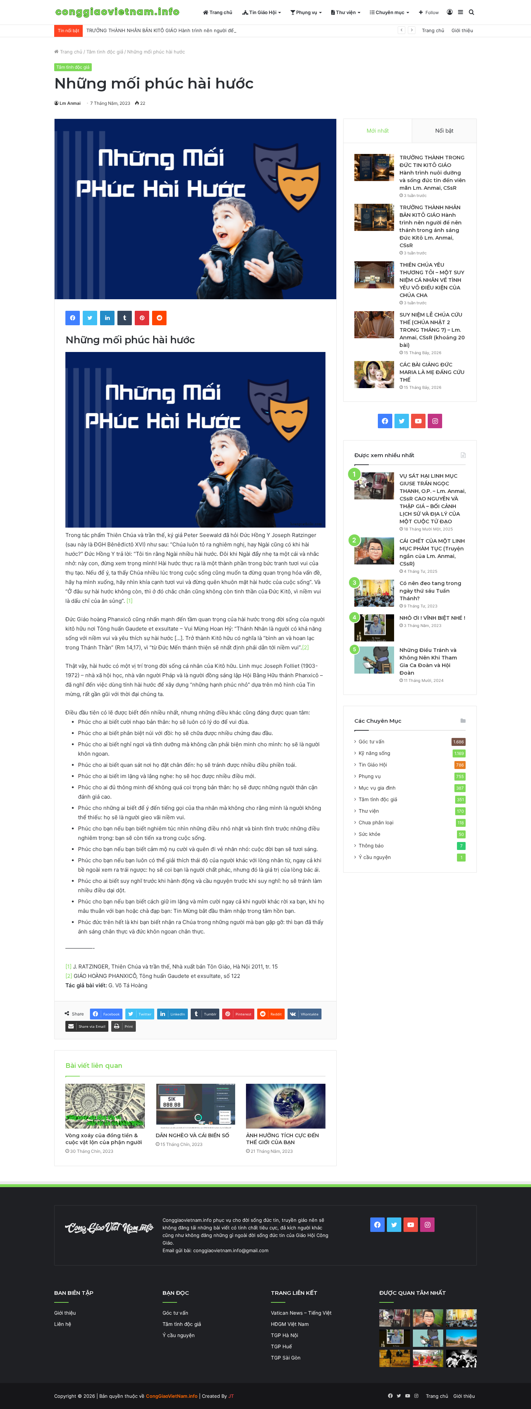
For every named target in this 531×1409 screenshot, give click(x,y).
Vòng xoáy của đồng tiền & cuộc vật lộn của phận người (103, 1139)
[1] (129, 600)
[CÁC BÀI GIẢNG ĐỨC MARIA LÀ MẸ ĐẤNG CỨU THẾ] (374, 374)
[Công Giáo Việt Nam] (117, 12)
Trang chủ (220, 12)
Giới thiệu (462, 30)
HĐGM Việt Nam (290, 1324)
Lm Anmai (70, 103)
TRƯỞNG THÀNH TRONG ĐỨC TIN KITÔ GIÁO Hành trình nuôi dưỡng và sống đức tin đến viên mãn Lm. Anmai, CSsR (433, 172)
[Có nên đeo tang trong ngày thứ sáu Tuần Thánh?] (374, 593)
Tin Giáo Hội (262, 12)
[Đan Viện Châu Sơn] (461, 1338)
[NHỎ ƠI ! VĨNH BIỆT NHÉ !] (374, 627)
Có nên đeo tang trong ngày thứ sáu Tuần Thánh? (430, 591)
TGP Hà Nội (284, 1335)
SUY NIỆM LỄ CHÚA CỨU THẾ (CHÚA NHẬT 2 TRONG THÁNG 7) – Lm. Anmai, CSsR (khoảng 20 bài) (432, 330)
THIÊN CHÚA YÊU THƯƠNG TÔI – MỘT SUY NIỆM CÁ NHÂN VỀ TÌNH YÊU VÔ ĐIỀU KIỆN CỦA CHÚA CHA (432, 280)
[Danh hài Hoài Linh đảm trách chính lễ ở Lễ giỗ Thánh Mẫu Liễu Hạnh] (428, 1358)
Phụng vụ (306, 12)
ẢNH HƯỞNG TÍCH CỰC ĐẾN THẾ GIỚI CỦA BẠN (282, 1139)
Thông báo (371, 846)
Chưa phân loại (376, 822)
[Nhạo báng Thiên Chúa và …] (461, 1358)
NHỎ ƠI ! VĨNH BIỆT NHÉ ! (432, 618)
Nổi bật (444, 130)
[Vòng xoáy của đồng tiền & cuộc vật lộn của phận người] (105, 1106)
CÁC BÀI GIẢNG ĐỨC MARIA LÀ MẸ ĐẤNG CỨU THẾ (432, 372)
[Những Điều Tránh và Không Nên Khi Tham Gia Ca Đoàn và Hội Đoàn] (374, 660)
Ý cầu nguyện (375, 857)
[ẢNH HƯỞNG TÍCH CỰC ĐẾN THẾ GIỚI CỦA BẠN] (285, 1106)
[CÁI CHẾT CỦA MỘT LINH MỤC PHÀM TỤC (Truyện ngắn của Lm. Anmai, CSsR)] (374, 550)
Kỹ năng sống (374, 753)
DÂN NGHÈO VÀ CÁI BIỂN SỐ (192, 1135)
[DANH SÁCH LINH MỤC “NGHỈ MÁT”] (394, 1358)
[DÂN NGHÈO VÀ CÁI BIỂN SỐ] (195, 1106)
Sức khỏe (369, 834)
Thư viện (345, 12)
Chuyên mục (390, 12)
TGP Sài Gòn (286, 1358)
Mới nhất (378, 130)
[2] (305, 647)
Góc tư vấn (371, 741)
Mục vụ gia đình (377, 788)
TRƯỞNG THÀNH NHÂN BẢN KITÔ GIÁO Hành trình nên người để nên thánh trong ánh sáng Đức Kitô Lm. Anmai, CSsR (221, 30)
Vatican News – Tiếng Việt (301, 1313)
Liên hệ (62, 1324)
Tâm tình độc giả (104, 52)
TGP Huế (281, 1346)
